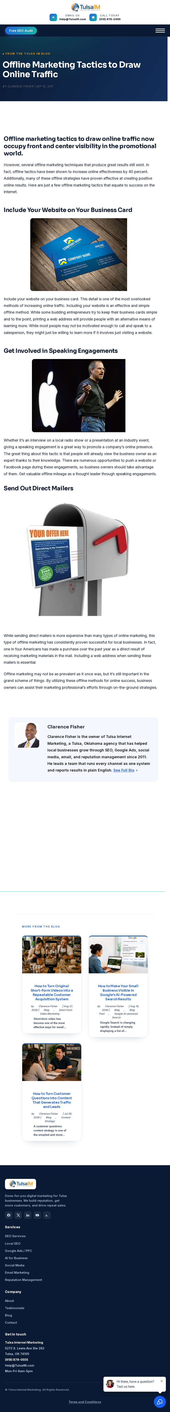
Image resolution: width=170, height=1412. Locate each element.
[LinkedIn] (28, 1215)
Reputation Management (23, 1280)
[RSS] (47, 1215)
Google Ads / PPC (18, 1251)
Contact (11, 1322)
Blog (46, 1010)
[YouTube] (37, 1215)
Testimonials (14, 1308)
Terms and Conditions (85, 1401)
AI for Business (16, 1258)
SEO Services (15, 1236)
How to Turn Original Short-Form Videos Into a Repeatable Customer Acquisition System (52, 992)
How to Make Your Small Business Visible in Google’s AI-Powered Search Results (118, 992)
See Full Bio (123, 770)
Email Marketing (17, 1272)
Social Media (14, 1265)
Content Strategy (57, 1119)
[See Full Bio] (136, 770)
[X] (18, 1215)
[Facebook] (8, 1215)
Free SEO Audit (21, 31)
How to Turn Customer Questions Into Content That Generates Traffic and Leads (52, 1100)
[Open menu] (160, 30)
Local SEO (13, 1243)
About (9, 1300)
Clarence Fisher (20, 86)
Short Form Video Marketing (56, 1011)
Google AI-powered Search (124, 1015)
